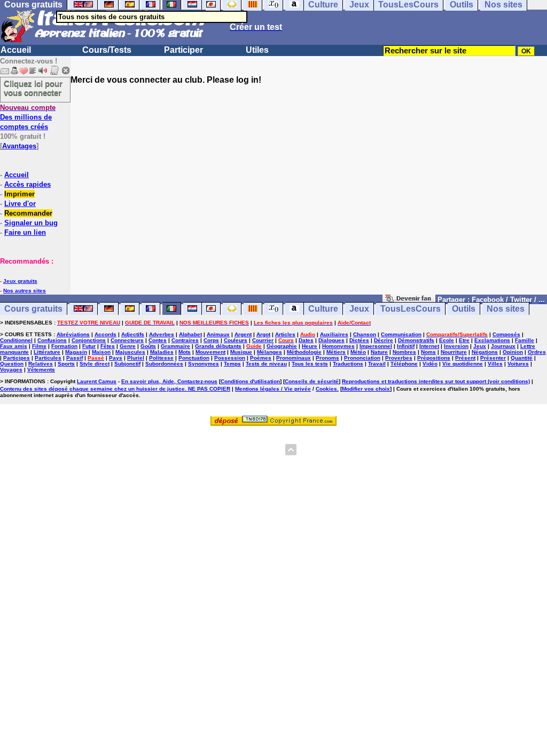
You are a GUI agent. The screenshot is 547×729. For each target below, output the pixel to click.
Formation (64, 346)
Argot (263, 334)
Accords (105, 334)
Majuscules (130, 352)
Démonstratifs (416, 340)
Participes (16, 358)
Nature (379, 352)
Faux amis (13, 346)
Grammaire (175, 346)
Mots (184, 352)
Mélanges (269, 352)
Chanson (364, 334)
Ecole (446, 340)
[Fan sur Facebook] (408, 299)
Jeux (359, 308)
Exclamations (492, 340)
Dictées (359, 340)
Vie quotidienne (462, 364)
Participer (183, 49)
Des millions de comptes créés (28, 117)
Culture (323, 308)
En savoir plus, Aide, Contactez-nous (169, 381)
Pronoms (327, 358)
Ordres (537, 352)
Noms (428, 352)
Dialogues (331, 340)
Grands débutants (218, 346)
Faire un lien (25, 232)
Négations (485, 352)
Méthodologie (304, 352)
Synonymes (203, 364)
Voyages (11, 370)
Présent (465, 358)
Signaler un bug (31, 223)
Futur (89, 346)
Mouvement (210, 352)
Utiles (257, 49)
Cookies (326, 389)
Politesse (161, 358)
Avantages (19, 146)
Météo (358, 352)
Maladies (162, 352)
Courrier (263, 340)
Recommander (28, 213)
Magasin (76, 352)
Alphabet (190, 334)
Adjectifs (132, 334)
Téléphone (404, 364)
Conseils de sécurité (312, 381)
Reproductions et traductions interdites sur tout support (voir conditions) (436, 381)
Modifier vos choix (366, 389)
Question (12, 364)
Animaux (218, 334)
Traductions (348, 364)
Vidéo (430, 364)
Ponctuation (193, 358)
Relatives (40, 364)
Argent (243, 334)
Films (39, 346)
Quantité (522, 358)
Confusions (52, 340)
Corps (211, 340)
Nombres (404, 352)
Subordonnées (164, 364)
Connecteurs (127, 340)
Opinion (513, 352)
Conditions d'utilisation (250, 381)
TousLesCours (410, 308)
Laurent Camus (96, 381)
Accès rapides (27, 184)
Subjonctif (127, 364)
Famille (524, 340)
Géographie (282, 346)
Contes (158, 340)
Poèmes (260, 358)
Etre (464, 340)
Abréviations (73, 334)
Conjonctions (89, 340)
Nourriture (454, 352)
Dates (306, 340)
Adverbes (161, 334)
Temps (232, 364)
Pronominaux (293, 358)
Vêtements (41, 370)
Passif (74, 358)
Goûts (148, 346)
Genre (128, 346)
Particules (48, 358)
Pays (115, 358)
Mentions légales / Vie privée (273, 389)
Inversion (456, 346)
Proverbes (398, 358)
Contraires (185, 340)
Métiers (336, 352)
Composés (506, 334)
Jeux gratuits (20, 281)
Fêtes (107, 346)
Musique (241, 352)
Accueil (16, 49)
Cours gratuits (33, 308)
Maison (101, 352)
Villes (495, 364)
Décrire (383, 340)
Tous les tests (310, 364)
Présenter (493, 358)
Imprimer (19, 194)
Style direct (95, 364)
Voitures (518, 364)
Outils (463, 308)
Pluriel (135, 358)
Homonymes (338, 346)
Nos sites (506, 308)
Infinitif (406, 346)
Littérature (47, 352)
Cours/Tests (106, 49)
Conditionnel (16, 340)
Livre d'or (20, 204)
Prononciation (362, 358)
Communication (401, 334)
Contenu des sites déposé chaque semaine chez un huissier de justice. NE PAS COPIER (115, 389)
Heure (309, 346)
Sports (66, 364)
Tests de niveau (266, 364)
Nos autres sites (24, 291)
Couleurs (235, 340)
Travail (377, 364)
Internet (429, 346)
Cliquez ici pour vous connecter (33, 88)
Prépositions (433, 358)
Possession (229, 358)
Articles (285, 334)
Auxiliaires (334, 334)
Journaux (503, 346)
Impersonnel (376, 346)
